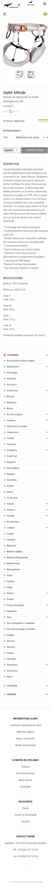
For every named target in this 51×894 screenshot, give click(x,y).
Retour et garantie (25, 738)
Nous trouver (25, 780)
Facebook (26, 786)
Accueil (25, 821)
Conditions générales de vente (25, 725)
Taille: (5, 137)
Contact (25, 766)
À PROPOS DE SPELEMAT (25, 760)
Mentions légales (25, 731)
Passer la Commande (26, 814)
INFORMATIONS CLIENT (25, 718)
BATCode (30, 5)
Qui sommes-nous (25, 773)
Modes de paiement (25, 745)
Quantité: (8, 150)
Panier (25, 808)
